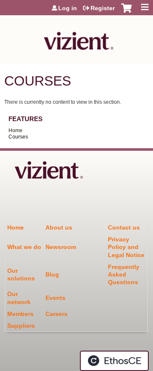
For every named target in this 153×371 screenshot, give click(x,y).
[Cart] (126, 12)
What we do (24, 247)
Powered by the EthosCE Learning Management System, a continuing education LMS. (114, 361)
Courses (18, 137)
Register (103, 8)
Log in (67, 8)
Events (55, 297)
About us (58, 227)
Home (15, 130)
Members (20, 313)
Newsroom (60, 247)
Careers (56, 313)
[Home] (76, 38)
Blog (52, 274)
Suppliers (21, 325)
